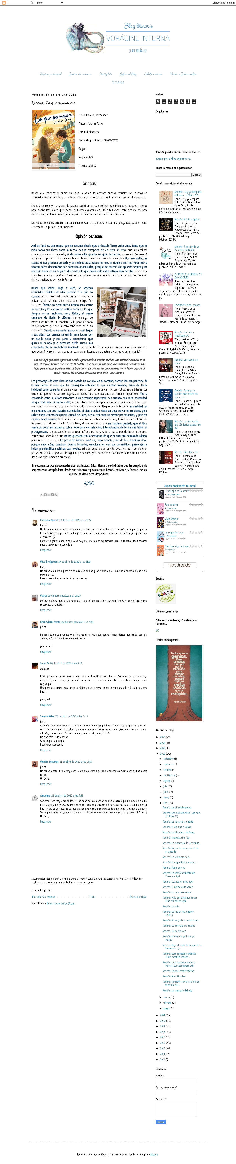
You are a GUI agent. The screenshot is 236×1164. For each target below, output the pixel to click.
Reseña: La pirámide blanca (177, 807)
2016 (163, 1043)
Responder (46, 550)
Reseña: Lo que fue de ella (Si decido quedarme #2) (188, 425)
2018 (163, 1032)
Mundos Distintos (49, 762)
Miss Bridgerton (49, 562)
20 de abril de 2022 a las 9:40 (66, 663)
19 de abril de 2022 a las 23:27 (64, 596)
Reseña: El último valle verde (178, 887)
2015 (163, 1048)
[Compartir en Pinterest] (56, 494)
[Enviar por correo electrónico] (42, 494)
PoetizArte (106, 74)
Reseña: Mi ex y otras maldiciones (181, 920)
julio (165, 786)
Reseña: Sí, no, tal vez (174, 931)
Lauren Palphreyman (173, 495)
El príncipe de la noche (177, 491)
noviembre (169, 764)
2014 (163, 1054)
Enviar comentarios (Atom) (60, 903)
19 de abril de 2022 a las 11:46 (75, 520)
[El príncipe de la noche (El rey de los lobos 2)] (161, 498)
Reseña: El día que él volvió (177, 827)
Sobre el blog (128, 74)
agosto (167, 781)
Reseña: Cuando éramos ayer (178, 882)
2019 (163, 1026)
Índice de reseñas (80, 74)
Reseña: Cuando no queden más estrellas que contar (186, 394)
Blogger (155, 1154)
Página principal (50, 74)
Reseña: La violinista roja (176, 857)
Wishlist (118, 82)
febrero (167, 1003)
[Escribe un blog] (45, 494)
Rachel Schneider (172, 522)
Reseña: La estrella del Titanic (179, 926)
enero (166, 1008)
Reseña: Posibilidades (174, 976)
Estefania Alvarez (49, 520)
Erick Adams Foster (50, 622)
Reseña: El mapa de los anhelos (179, 862)
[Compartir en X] (49, 494)
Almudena (45, 795)
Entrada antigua (138, 897)
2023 (163, 748)
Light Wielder (172, 518)
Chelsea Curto (171, 508)
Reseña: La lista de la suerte (178, 821)
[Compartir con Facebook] (52, 494)
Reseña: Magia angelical (187, 219)
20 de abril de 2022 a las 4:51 (77, 622)
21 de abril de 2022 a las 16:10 (76, 762)
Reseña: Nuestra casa (186, 452)
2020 (163, 1021)
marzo (167, 997)
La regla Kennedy (174, 532)
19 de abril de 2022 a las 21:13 (75, 562)
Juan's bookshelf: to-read (180, 486)
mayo (166, 797)
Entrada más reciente (43, 897)
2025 (163, 737)
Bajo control (171, 505)
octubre (167, 770)
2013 (163, 1059)
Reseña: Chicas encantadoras (178, 971)
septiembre (169, 775)
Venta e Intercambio (183, 74)
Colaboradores (153, 74)
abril (166, 803)
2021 (163, 1015)
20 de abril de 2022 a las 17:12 (71, 716)
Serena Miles (47, 716)
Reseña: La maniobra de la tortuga (181, 843)
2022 (163, 754)
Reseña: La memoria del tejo (177, 990)
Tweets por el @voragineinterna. (173, 159)
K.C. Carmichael (171, 536)
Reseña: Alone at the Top (176, 838)
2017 (163, 1037)
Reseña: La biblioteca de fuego (179, 832)
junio (166, 792)
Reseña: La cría (171, 906)
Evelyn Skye (171, 550)
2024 (163, 743)
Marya (43, 596)
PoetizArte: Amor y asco (187, 305)
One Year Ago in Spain (176, 546)
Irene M (44, 663)
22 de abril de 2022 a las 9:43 (67, 795)
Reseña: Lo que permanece (177, 892)
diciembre (168, 759)
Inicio (92, 897)
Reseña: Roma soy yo (174, 868)
